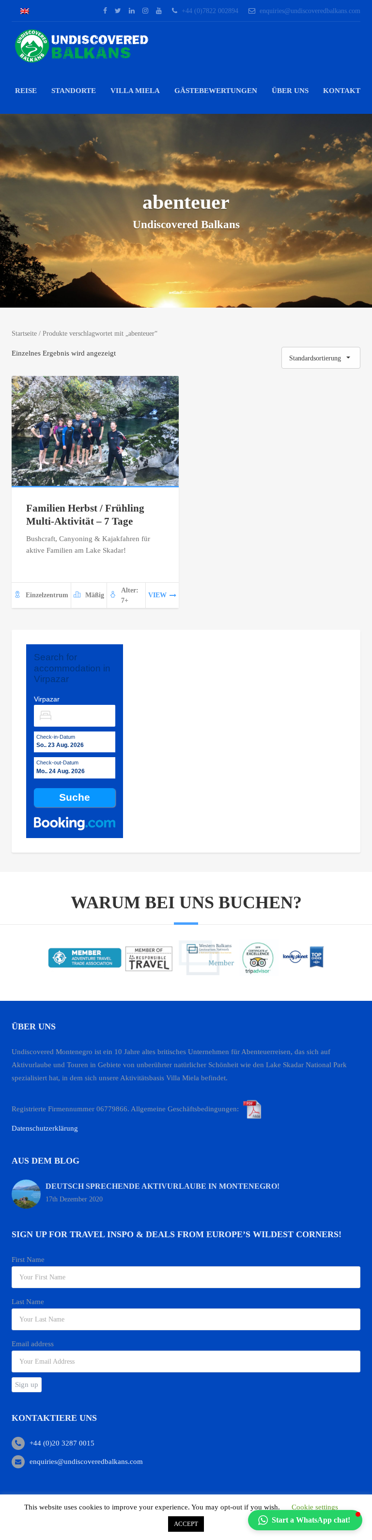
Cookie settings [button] (315, 1507)
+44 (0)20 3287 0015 (62, 1443)
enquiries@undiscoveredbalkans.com (310, 11)
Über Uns (290, 90)
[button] (305, 1520)
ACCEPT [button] (186, 1523)
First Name (28, 1259)
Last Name (28, 1302)
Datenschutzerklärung (45, 1128)
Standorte (73, 90)
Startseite (24, 333)
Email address (33, 1344)
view (157, 595)
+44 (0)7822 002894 (210, 11)
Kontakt (341, 90)
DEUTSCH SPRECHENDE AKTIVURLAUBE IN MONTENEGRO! (162, 1186)
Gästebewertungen (215, 90)
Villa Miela (135, 90)
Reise (26, 90)
